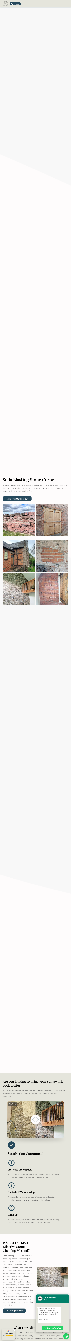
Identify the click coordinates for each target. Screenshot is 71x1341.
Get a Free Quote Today (17, 498)
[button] (67, 3)
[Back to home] (5, 3)
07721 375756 (16, 4)
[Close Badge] (14, 1330)
